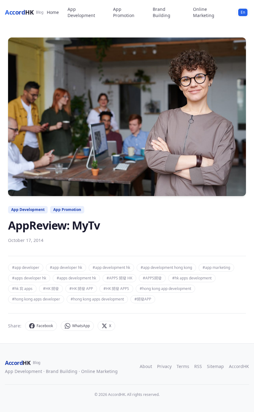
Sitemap (215, 366)
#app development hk (111, 267)
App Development (81, 12)
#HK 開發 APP (81, 288)
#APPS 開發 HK (119, 278)
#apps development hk (76, 278)
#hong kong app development (165, 288)
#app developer (25, 267)
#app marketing (216, 267)
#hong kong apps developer (36, 299)
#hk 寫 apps (22, 288)
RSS (198, 366)
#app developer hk (66, 267)
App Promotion (123, 12)
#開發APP (142, 299)
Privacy (164, 366)
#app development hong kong (166, 267)
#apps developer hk (29, 278)
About (146, 366)
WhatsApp (81, 325)
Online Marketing (203, 12)
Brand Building (161, 12)
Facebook (45, 325)
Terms (183, 366)
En (243, 12)
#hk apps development (192, 278)
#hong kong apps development (97, 299)
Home (53, 12)
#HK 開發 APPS (116, 288)
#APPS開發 (152, 278)
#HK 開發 (51, 288)
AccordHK (239, 366)
